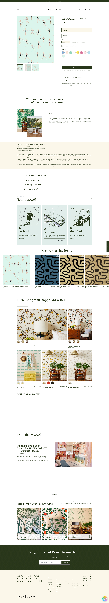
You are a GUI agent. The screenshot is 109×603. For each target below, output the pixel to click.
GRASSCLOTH (34, 3)
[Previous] (46, 494)
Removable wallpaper (50, 581)
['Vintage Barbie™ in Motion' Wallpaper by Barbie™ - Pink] (85, 52)
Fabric (49, 593)
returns (80, 88)
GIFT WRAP (73, 3)
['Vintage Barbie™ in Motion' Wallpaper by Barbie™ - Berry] (81, 52)
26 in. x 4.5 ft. (75, 42)
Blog (57, 591)
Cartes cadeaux (67, 587)
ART (49, 3)
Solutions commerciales (58, 583)
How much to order (66, 584)
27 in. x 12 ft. (73, 46)
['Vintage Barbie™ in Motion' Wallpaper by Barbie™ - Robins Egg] (63, 56)
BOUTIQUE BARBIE (63, 3)
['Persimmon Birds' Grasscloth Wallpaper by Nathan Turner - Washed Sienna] (27, 342)
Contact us (74, 579)
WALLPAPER (26, 3)
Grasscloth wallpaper (50, 585)
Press (57, 589)
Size (62, 39)
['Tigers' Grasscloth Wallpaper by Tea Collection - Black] (52, 383)
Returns (65, 579)
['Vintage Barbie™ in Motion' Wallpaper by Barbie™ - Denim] (63, 52)
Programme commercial (58, 580)
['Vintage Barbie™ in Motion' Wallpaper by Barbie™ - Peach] (67, 52)
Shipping (65, 577)
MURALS (42, 3)
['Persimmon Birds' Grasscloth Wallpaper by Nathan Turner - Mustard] (18, 342)
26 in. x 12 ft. (65, 46)
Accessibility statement (76, 587)
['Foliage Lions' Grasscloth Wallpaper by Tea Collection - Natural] (70, 383)
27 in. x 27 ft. (80, 46)
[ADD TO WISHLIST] (90, 18)
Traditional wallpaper (50, 578)
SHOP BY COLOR (82, 3)
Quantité (63, 59)
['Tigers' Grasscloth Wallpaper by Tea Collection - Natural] (44, 383)
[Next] (63, 494)
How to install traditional (76, 585)
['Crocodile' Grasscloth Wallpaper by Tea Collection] (18, 383)
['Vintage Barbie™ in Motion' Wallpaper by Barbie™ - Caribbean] (70, 52)
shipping (74, 88)
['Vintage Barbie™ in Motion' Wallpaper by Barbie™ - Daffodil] (78, 52)
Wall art (49, 591)
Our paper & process (58, 587)
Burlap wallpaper (51, 587)
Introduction (58, 577)
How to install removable (76, 583)
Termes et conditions (76, 581)
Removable (65, 30)
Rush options (66, 581)
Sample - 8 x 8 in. (65, 42)
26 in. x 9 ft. (82, 42)
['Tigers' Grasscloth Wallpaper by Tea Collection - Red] (48, 383)
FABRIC (55, 3)
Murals (49, 589)
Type (63, 27)
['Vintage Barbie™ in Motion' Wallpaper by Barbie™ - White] (74, 52)
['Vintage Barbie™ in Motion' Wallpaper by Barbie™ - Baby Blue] (88, 52)
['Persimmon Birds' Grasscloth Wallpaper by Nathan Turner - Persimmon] (23, 342)
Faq (72, 577)
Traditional (65, 35)
